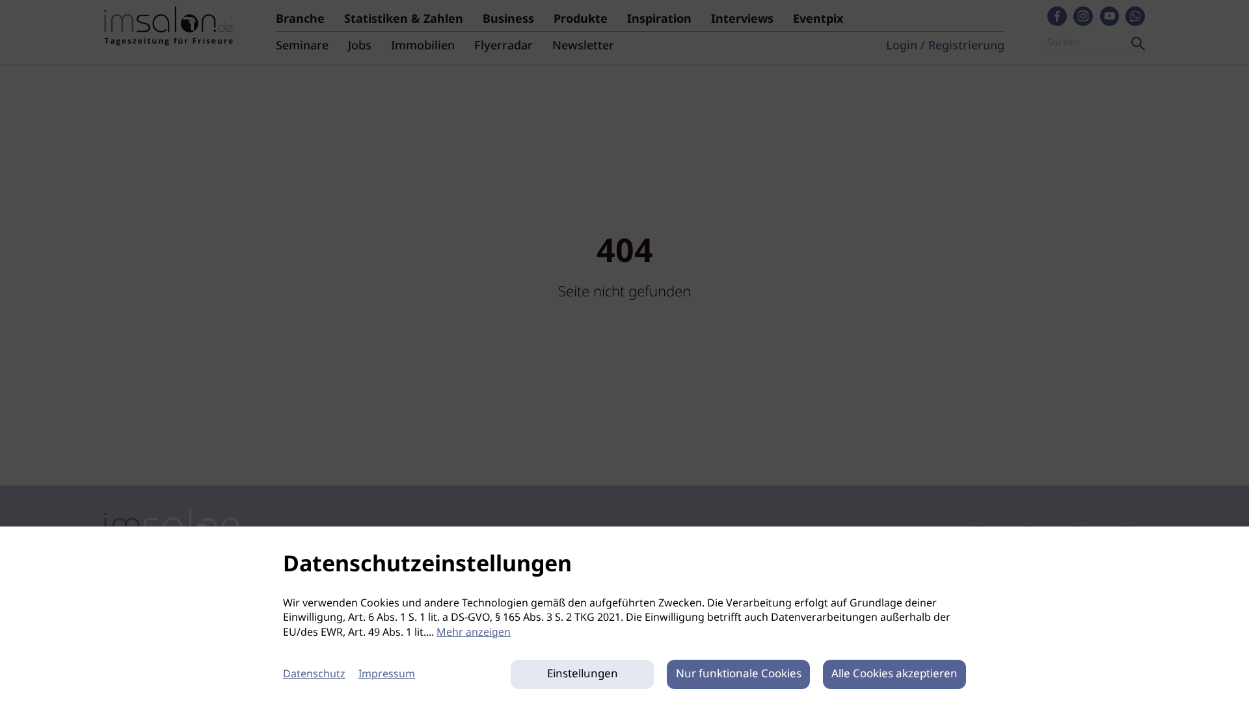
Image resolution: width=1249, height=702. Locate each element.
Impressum (386, 674)
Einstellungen (582, 674)
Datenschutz (314, 674)
